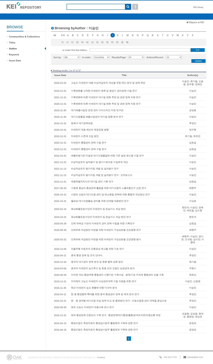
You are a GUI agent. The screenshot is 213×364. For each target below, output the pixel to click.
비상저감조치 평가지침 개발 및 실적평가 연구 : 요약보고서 (101, 175)
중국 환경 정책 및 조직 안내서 (86, 255)
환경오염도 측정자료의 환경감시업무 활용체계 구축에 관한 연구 (104, 323)
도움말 (135, 7)
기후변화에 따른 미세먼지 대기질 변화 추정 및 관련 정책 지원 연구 (106, 97)
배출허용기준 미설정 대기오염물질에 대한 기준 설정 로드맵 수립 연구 (107, 155)
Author (13, 48)
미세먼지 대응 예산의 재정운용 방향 (90, 129)
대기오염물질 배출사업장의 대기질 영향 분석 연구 (97, 116)
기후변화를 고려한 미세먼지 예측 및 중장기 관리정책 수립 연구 (104, 90)
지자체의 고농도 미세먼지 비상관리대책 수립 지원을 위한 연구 (103, 281)
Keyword (14, 54)
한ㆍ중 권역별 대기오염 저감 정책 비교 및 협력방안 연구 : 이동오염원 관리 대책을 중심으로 (119, 300)
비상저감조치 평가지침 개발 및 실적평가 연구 (95, 168)
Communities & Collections (24, 36)
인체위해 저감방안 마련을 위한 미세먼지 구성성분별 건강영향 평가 (106, 239)
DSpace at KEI (196, 22)
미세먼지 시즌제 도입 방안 (85, 136)
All (54, 35)
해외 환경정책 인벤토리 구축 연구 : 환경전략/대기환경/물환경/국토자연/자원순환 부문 (116, 315)
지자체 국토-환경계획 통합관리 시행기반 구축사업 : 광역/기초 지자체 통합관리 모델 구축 (117, 274)
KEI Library (198, 7)
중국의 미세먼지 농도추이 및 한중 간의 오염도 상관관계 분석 (103, 268)
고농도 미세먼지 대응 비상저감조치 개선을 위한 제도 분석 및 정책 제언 (108, 82)
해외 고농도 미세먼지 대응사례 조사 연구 (92, 307)
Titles (12, 42)
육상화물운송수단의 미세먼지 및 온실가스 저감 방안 (98, 209)
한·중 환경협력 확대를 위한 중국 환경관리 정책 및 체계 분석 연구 (105, 294)
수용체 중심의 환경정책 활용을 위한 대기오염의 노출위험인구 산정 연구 (108, 188)
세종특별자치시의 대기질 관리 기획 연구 (92, 181)
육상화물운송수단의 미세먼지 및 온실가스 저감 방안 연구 (101, 217)
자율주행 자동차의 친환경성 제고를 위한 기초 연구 (97, 248)
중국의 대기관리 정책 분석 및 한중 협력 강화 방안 (97, 261)
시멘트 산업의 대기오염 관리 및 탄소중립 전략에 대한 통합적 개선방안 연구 (110, 194)
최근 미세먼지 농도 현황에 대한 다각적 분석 (94, 287)
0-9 (63, 35)
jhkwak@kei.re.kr (195, 357)
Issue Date (15, 60)
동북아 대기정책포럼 (82, 123)
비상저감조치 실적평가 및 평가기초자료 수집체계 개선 (99, 162)
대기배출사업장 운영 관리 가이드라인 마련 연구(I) (97, 110)
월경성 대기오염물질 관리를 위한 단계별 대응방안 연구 (100, 201)
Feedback (101, 357)
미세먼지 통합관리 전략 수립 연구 (88, 142)
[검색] (128, 7)
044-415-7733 (170, 357)
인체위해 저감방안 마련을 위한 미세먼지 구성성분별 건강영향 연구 (106, 230)
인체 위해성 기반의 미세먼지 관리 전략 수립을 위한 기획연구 (103, 223)
